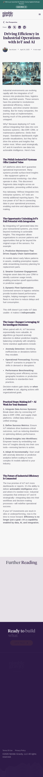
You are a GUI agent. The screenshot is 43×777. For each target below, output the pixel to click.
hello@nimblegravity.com (14, 705)
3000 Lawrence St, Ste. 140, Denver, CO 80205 (20, 683)
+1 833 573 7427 (10, 701)
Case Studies (9, 730)
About (5, 741)
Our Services (9, 726)
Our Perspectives (11, 737)
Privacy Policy (20, 750)
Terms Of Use (8, 750)
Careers (6, 745)
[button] (21, 643)
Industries (7, 734)
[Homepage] (8, 14)
